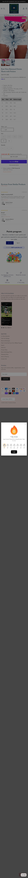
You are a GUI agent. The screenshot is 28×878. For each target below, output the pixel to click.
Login (14, 452)
